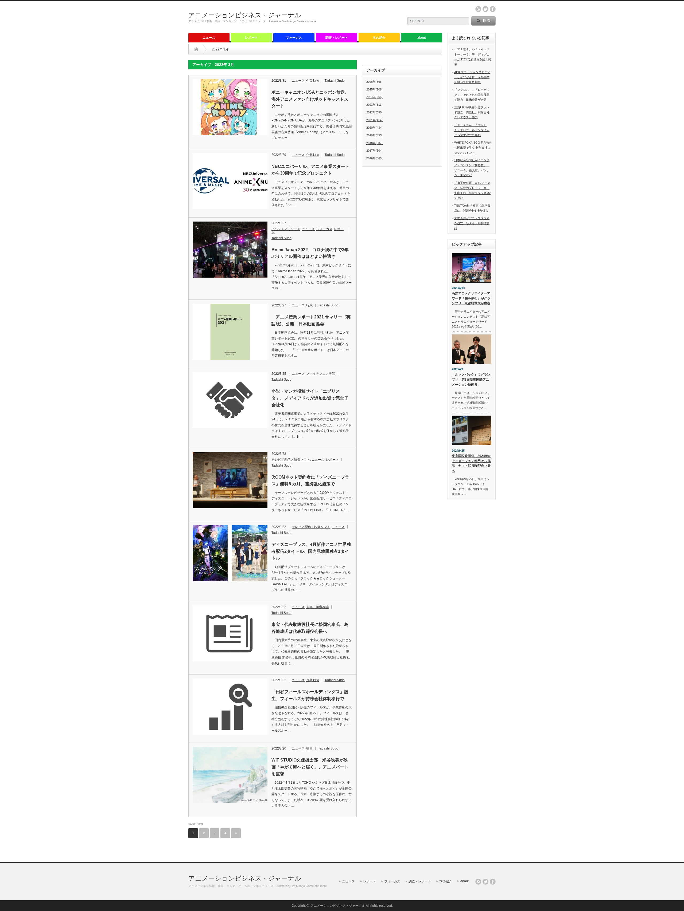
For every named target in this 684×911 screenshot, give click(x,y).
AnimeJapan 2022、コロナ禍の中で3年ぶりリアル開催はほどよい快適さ (310, 253)
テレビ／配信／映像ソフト (290, 460)
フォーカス (294, 38)
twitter (485, 9)
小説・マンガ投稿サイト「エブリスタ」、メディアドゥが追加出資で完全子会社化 (309, 398)
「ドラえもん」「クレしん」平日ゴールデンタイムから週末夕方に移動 (471, 129)
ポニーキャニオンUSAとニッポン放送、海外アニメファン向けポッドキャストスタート (310, 99)
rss (478, 9)
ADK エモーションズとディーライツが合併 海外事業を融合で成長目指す (472, 77)
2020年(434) (374, 127)
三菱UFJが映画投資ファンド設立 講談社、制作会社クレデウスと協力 (471, 112)
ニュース (209, 38)
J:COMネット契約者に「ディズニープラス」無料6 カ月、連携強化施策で (310, 480)
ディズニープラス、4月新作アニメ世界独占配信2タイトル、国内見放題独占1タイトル (311, 551)
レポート (251, 38)
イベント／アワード (285, 229)
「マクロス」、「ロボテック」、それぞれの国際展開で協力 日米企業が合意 (471, 94)
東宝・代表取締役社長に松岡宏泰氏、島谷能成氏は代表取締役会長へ (309, 628)
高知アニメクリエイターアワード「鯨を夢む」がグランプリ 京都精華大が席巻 (471, 298)
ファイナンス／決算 (320, 374)
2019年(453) (374, 135)
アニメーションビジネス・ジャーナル (244, 15)
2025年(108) (374, 89)
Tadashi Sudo (335, 80)
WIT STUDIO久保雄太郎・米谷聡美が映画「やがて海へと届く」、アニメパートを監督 (309, 767)
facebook (493, 9)
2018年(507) (374, 143)
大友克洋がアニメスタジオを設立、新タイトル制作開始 (471, 223)
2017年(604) (374, 150)
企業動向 (312, 80)
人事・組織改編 (317, 607)
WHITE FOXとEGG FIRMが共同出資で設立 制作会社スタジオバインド (472, 147)
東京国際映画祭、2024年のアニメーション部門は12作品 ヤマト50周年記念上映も (471, 463)
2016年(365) (374, 158)
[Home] (196, 49)
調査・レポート (336, 38)
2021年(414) (374, 120)
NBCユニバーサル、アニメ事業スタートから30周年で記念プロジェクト (310, 170)
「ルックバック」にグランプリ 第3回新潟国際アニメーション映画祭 (471, 379)
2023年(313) (374, 104)
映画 (309, 748)
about (421, 38)
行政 (309, 305)
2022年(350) (374, 112)
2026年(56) (373, 81)
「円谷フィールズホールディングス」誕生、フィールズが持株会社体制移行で (309, 695)
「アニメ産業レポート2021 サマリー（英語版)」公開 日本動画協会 (311, 320)
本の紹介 (379, 38)
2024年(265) (374, 96)
